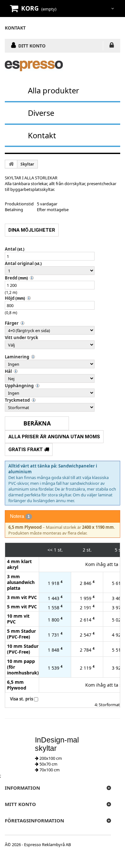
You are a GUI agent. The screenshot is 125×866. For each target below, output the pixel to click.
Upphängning (19, 386)
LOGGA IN (112, 46)
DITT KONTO (32, 45)
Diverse (41, 112)
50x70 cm (47, 764)
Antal (10, 249)
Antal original (19, 263)
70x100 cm (49, 770)
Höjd (9, 298)
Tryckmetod (17, 400)
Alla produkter (53, 90)
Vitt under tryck (21, 337)
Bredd (11, 278)
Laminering (17, 357)
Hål (8, 371)
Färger (12, 323)
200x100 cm (50, 758)
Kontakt (42, 135)
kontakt (15, 28)
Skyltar (27, 164)
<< (50, 550)
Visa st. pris (21, 699)
